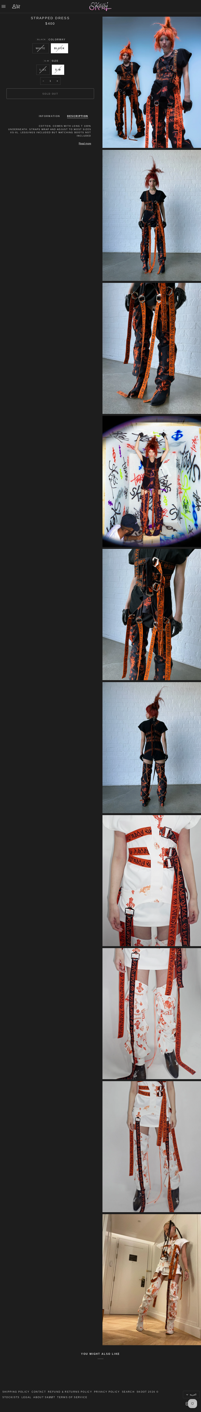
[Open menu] (4, 6)
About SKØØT (44, 1397)
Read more (85, 143)
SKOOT (142, 1391)
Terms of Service (72, 1397)
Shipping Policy (16, 1391)
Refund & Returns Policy (70, 1391)
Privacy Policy (107, 1391)
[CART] (20, 6)
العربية (192, 1394)
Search (128, 1391)
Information (49, 116)
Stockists (11, 1397)
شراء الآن (50, 107)
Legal (27, 1397)
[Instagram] (187, 1404)
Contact (39, 1391)
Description (77, 116)
